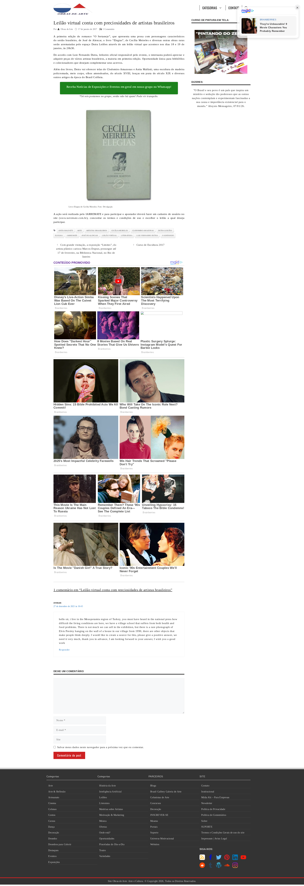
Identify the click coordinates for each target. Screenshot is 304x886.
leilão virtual (109, 235)
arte (79, 230)
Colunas (52, 809)
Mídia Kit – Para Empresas (215, 797)
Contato (233, 7)
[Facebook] (210, 859)
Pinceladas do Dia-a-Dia (111, 844)
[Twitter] (218, 859)
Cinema (52, 803)
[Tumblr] (210, 867)
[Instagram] (235, 867)
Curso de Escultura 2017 (151, 244)
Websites (154, 844)
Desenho (52, 838)
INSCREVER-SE (159, 815)
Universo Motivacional (162, 838)
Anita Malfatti (65, 230)
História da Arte (107, 785)
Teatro (102, 850)
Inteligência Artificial (110, 791)
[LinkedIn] (235, 859)
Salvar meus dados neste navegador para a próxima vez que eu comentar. (100, 747)
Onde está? (104, 832)
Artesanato (53, 797)
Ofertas (103, 826)
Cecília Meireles (119, 230)
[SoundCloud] (227, 867)
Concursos (155, 803)
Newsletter (206, 803)
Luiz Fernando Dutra (147, 235)
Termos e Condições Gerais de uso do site (222, 832)
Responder (64, 650)
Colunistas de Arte (159, 797)
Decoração (53, 832)
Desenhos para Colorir (59, 844)
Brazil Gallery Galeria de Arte (166, 791)
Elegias (59, 235)
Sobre (204, 821)
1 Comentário (109, 29)
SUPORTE (207, 826)
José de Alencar (90, 235)
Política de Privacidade (213, 809)
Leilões (103, 797)
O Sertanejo (168, 235)
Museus (154, 821)
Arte (50, 785)
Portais (153, 826)
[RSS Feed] (202, 859)
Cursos (51, 821)
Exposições (54, 862)
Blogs (153, 785)
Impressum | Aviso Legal (214, 838)
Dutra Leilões (165, 230)
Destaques (53, 850)
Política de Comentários (213, 815)
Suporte (154, 832)
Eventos (52, 856)
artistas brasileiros (96, 230)
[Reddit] (202, 867)
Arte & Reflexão (56, 791)
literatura (126, 235)
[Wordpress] (218, 867)
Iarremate (72, 235)
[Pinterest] (227, 859)
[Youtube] (243, 859)
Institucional (207, 791)
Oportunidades (106, 838)
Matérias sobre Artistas (111, 809)
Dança (51, 826)
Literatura (104, 803)
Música (103, 821)
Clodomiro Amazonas (143, 230)
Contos (51, 815)
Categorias (209, 7)
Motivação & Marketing (111, 815)
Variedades (104, 856)
